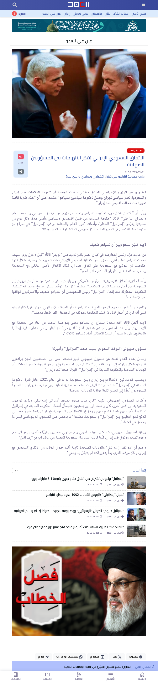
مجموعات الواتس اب (67, 656)
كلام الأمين (139, 13)
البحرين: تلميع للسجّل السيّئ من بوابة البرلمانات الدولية (97, 666)
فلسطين (96, 13)
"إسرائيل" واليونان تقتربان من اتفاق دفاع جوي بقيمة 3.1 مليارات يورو (77, 478)
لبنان (107, 13)
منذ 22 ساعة (93, 500)
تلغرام (41, 656)
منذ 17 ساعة (93, 484)
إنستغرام (95, 656)
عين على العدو (51, 13)
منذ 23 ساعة (93, 516)
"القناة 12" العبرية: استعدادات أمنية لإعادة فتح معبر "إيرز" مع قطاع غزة (75, 527)
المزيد (22, 13)
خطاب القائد (121, 13)
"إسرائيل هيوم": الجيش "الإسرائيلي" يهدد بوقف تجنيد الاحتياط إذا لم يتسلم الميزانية (69, 510)
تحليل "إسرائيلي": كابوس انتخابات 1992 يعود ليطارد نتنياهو (85, 494)
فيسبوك (134, 656)
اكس (115, 656)
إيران (67, 13)
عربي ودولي (80, 13)
